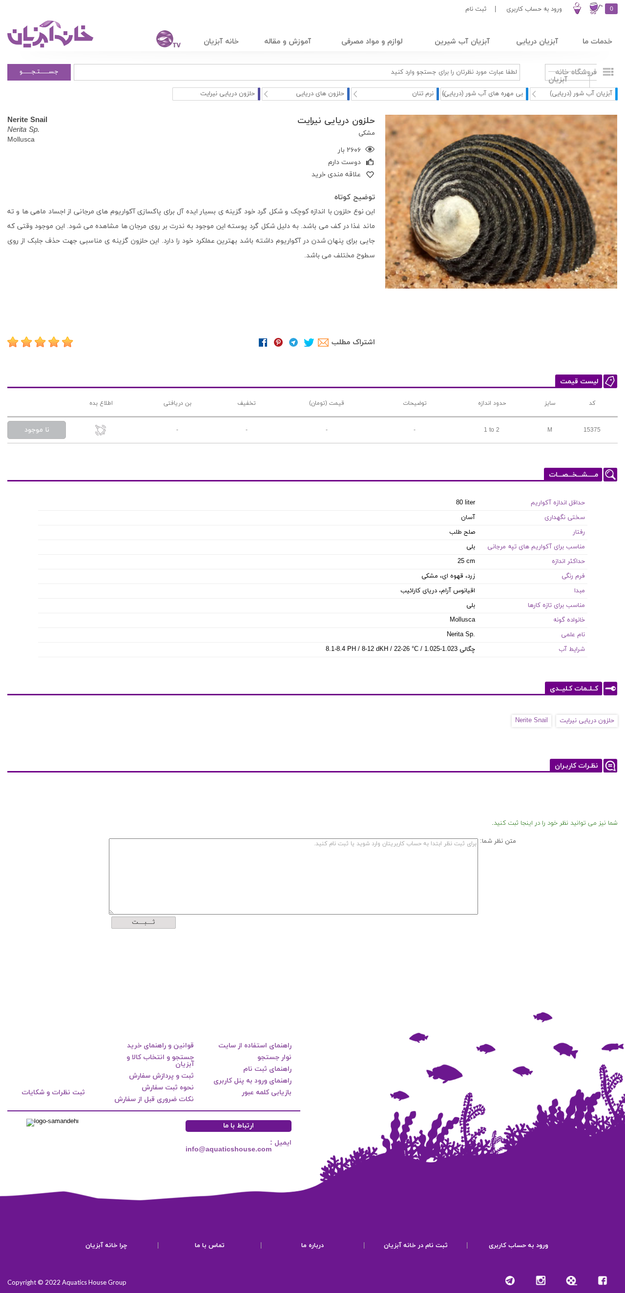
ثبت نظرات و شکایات (53, 1092)
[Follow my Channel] (510, 1280)
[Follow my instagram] (540, 1280)
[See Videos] (571, 1280)
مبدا (579, 590)
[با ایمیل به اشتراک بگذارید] (324, 342)
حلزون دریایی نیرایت (587, 720)
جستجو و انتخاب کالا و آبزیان (160, 1061)
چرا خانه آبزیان (106, 1245)
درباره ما (312, 1245)
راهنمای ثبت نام (267, 1069)
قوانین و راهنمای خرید (160, 1045)
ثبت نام (475, 9)
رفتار (579, 532)
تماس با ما (210, 1245)
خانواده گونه (569, 620)
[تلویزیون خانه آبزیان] (162, 40)
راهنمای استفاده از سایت (255, 1045)
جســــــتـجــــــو (39, 71)
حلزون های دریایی (320, 93)
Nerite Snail (531, 720)
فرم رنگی (573, 576)
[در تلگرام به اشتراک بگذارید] (294, 342)
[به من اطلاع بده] (101, 431)
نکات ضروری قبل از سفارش (154, 1099)
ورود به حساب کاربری (534, 9)
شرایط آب (572, 649)
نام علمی (573, 634)
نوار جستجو (274, 1057)
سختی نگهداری (564, 517)
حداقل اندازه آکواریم (558, 503)
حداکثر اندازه (568, 561)
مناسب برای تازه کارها (556, 605)
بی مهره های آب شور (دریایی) (482, 93)
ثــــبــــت (143, 922)
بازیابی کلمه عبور (267, 1092)
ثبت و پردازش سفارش (161, 1076)
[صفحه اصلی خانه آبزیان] (51, 47)
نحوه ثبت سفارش (168, 1087)
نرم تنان (423, 93)
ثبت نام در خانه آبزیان (416, 1245)
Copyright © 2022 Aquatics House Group (66, 1282)
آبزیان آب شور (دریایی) (581, 93)
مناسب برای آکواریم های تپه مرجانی (536, 546)
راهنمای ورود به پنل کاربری (252, 1080)
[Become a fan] (602, 1280)
